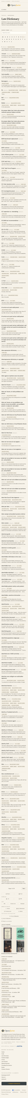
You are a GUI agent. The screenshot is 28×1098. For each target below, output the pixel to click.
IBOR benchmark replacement (9, 139)
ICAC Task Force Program (8, 168)
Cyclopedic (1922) (21, 384)
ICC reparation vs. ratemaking (9, 211)
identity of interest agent (8, 721)
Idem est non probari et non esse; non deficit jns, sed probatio (13, 459)
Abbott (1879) (5, 1004)
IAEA (2, 60)
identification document (8, 617)
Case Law (23, 184)
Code (2, 1053)
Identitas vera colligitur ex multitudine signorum (12, 677)
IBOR (2, 132)
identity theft (5, 743)
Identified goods (6, 631)
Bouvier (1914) (13, 236)
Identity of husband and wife (9, 712)
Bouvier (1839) (21, 527)
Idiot (2, 844)
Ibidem (3, 103)
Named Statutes (5, 1063)
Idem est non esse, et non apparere (11, 449)
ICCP (2, 198)
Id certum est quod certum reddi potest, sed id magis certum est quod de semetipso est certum (13, 327)
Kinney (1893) (18, 74)
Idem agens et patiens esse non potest (12, 376)
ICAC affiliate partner (7, 154)
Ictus (2, 271)
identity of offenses (7, 730)
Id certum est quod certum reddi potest (12, 316)
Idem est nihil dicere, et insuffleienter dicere (13, 424)
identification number (7, 624)
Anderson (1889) (16, 53)
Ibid (2, 97)
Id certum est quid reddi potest (10, 307)
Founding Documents (6, 1065)
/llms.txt (3, 1077)
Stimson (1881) (15, 92)
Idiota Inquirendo (6, 867)
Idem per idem (5, 506)
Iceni (2, 236)
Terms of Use (23, 1092)
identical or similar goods (8, 548)
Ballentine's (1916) (13, 90)
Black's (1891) (5, 83)
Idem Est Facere (6, 384)
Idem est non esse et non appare (10, 441)
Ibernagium (4, 81)
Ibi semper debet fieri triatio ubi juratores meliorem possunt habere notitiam (12, 122)
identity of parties (6, 737)
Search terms (6, 30)
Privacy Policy (4, 1094)
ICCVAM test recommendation (9, 220)
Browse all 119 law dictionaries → (9, 953)
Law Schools (4, 1061)
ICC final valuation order (8, 184)
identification (5, 604)
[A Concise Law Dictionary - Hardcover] (7, 946)
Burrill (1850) (5, 1010)
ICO (2, 243)
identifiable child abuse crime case (11, 556)
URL (4, 903)
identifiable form (6, 565)
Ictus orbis (4, 287)
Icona (2, 257)
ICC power (4, 204)
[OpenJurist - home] (14, 5)
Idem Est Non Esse (6, 433)
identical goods (5, 534)
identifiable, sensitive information (10, 595)
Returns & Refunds (6, 1092)
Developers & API (5, 1075)
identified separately (7, 647)
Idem (2, 368)
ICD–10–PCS (4, 229)
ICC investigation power (8, 191)
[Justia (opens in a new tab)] (19, 1046)
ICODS (3, 250)
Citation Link (13, 903)
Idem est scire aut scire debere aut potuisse (13, 479)
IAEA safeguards (6, 67)
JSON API (3, 1079)
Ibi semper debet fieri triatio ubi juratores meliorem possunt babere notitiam (12, 111)
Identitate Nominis (6, 685)
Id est (3, 809)
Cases (2, 1052)
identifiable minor (6, 579)
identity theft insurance (8, 750)
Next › (24, 888)
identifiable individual (7, 572)
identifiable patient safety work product (12, 586)
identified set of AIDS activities (10, 653)
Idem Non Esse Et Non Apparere (10, 497)
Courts (3, 1059)
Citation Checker (5, 1069)
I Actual (3, 53)
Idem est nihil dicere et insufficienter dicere (13, 415)
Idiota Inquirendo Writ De (8, 878)
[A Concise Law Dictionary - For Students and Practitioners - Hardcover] (20, 934)
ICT (2, 264)
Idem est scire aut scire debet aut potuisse (13, 488)
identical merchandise (7, 541)
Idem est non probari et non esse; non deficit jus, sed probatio (13, 469)
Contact (24, 1090)
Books (3, 1067)
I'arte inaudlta (5, 74)
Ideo (2, 764)
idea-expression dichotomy (9, 350)
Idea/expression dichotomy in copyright (12, 359)
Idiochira (3, 817)
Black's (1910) (17, 81)
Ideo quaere (4, 785)
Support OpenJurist (14, 1083)
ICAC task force (5, 161)
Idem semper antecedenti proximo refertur (13, 514)
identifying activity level (8, 669)
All (2, 37)
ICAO (2, 177)
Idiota (3, 858)
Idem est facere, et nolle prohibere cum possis (12, 392)
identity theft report (7, 757)
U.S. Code (12, 60)
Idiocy (3, 824)
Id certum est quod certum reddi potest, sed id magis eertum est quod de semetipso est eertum (13, 339)
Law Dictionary (5, 1055)
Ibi (2, 90)
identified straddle (6, 662)
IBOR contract (5, 147)
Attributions (15, 1092)
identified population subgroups (10, 638)
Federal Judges (5, 1057)
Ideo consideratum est (7, 774)
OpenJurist (3, 15)
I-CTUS (3, 281)
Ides (2, 798)
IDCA (2, 300)
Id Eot (3, 791)
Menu (4, 9)
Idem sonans (5, 523)
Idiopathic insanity (6, 838)
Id (2, 295)
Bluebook (22, 903)
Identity (3, 699)
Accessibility (16, 1090)
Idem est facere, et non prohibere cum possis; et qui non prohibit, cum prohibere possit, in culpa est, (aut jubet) (12, 404)
